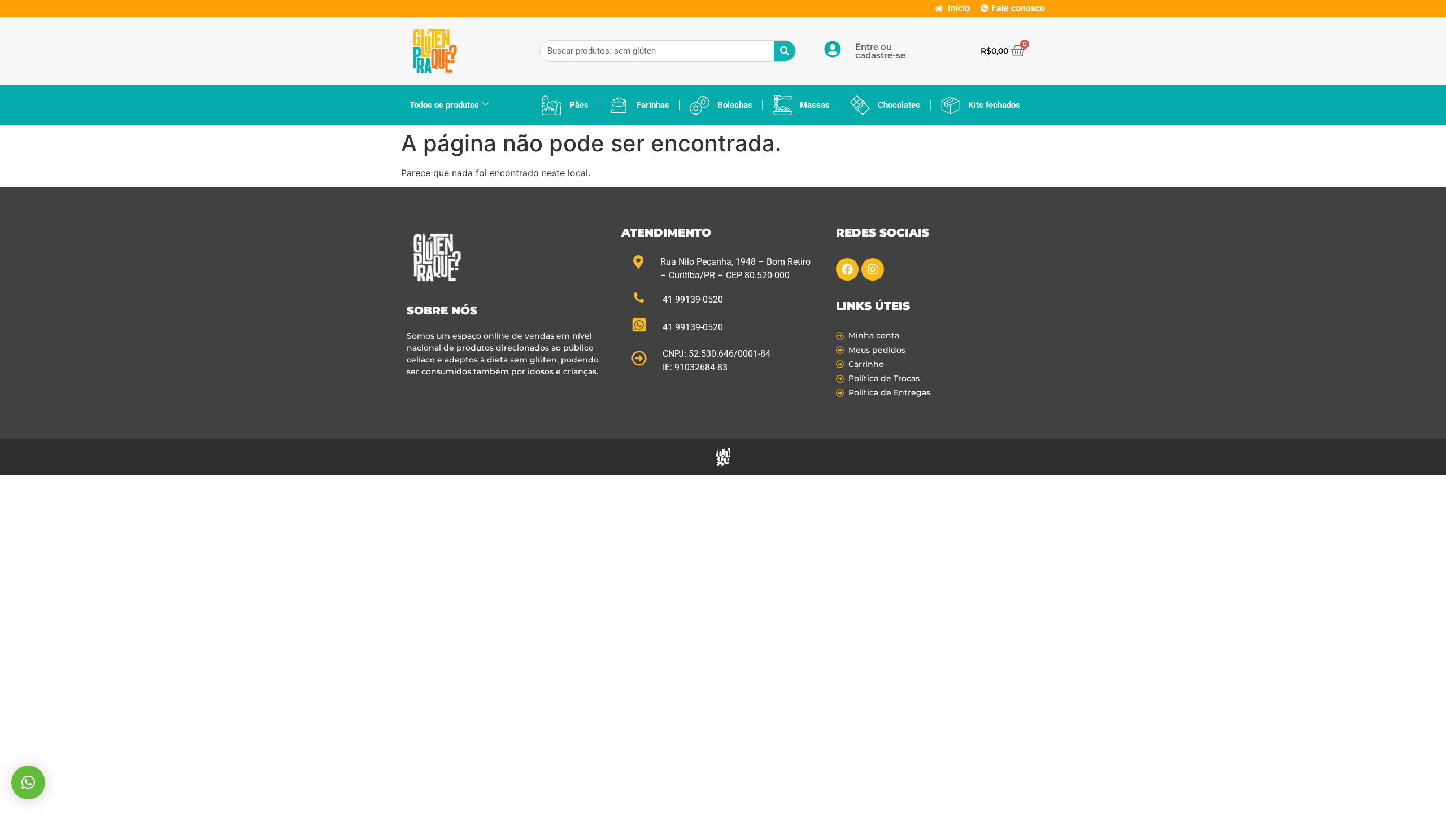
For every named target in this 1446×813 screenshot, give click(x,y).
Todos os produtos (444, 105)
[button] (28, 782)
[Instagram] (872, 269)
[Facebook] (847, 269)
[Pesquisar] (784, 51)
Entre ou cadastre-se (880, 50)
